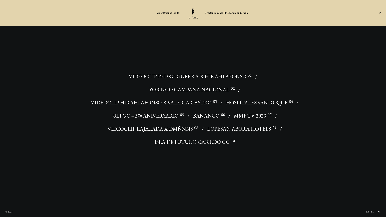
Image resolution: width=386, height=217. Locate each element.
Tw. (378, 211)
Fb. (367, 211)
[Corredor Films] (193, 12)
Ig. (372, 211)
